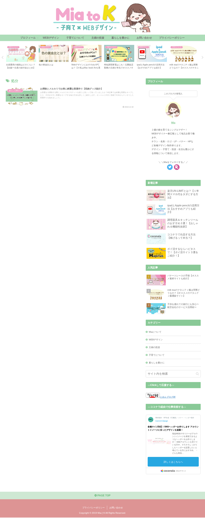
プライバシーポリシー (93, 507)
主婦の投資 (154, 347)
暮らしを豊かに (156, 362)
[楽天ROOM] (177, 167)
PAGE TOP (104, 495)
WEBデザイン (156, 339)
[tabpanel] (21, 57)
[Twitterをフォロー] (170, 167)
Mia (173, 122)
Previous (2, 57)
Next (202, 57)
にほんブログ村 (168, 397)
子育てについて (156, 355)
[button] (197, 374)
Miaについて (155, 332)
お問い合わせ (116, 507)
